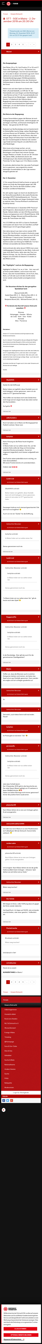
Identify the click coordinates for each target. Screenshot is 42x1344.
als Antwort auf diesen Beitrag (16, 482)
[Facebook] (3, 1100)
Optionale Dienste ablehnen (21, 1335)
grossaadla (10, 746)
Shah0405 (10, 380)
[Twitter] (7, 1100)
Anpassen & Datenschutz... (13, 1339)
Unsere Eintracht (16, 14)
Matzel (9, 52)
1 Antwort (6, 411)
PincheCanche (11, 928)
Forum (15, 4)
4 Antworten (7, 551)
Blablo (8, 669)
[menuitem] (21, 1005)
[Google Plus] (11, 1100)
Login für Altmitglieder (21, 1093)
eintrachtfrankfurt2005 (15, 824)
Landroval (10, 479)
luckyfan (9, 436)
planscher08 (11, 805)
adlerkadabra (11, 418)
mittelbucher (11, 963)
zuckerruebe (11, 843)
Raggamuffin (11, 617)
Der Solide (10, 899)
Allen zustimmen (20, 1329)
